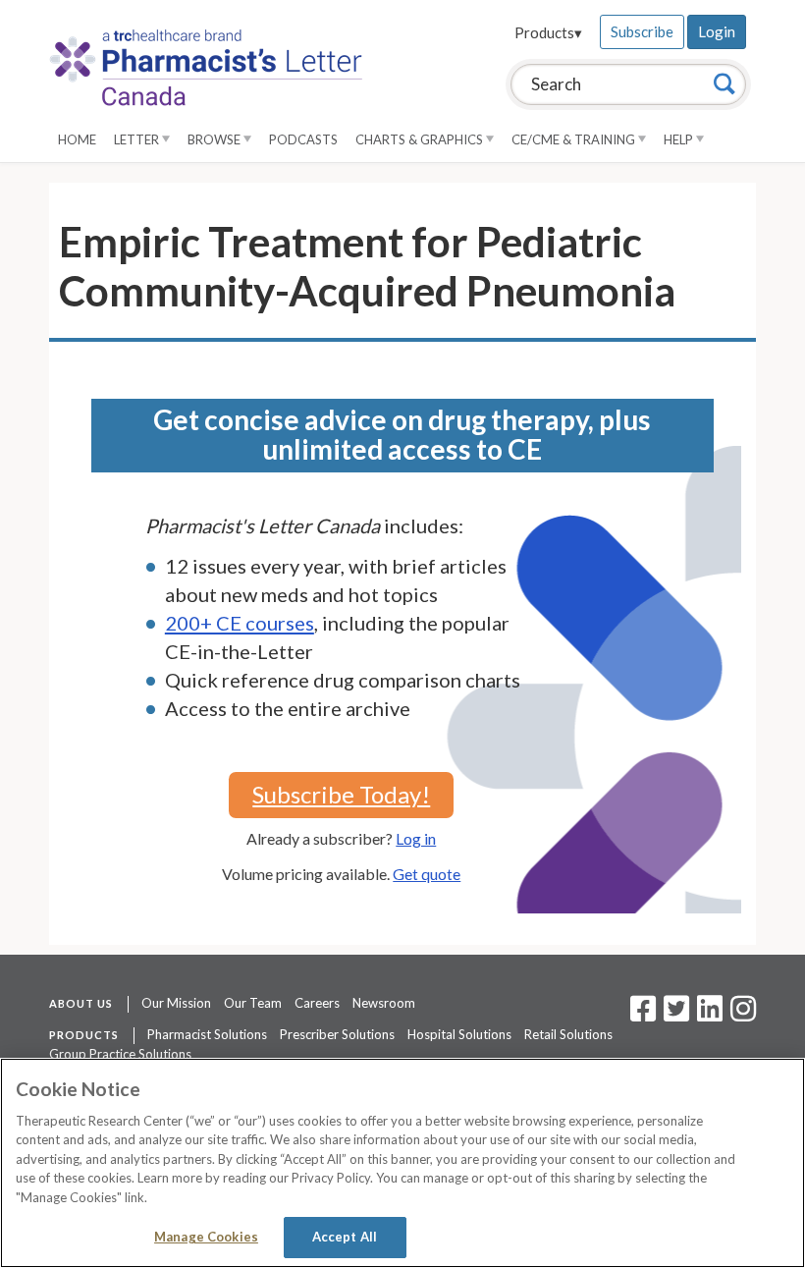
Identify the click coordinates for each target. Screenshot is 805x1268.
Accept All (344, 1236)
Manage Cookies (206, 1236)
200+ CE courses (239, 622)
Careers (317, 1003)
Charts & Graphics (420, 139)
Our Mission (176, 1003)
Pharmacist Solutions (207, 1034)
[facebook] (643, 1014)
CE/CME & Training (574, 139)
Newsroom (383, 1003)
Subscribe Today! (341, 794)
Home (77, 139)
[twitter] (674, 1014)
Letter (138, 139)
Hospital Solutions (459, 1034)
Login (716, 31)
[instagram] (743, 1014)
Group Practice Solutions (120, 1054)
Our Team (253, 1003)
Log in (416, 838)
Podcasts (303, 139)
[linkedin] (709, 1014)
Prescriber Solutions (337, 1034)
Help (680, 139)
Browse (215, 139)
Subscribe (642, 31)
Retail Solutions (568, 1034)
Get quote (426, 873)
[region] (402, 1163)
